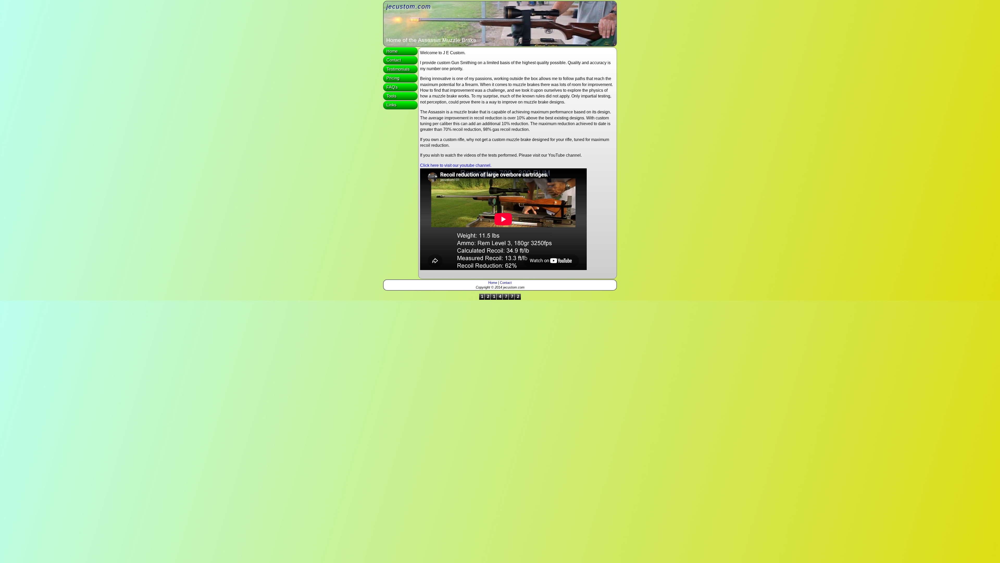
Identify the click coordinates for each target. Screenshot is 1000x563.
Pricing (392, 78)
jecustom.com (408, 6)
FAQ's (392, 87)
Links (391, 105)
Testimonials (398, 69)
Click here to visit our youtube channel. (455, 165)
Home (392, 51)
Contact (393, 60)
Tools (391, 96)
